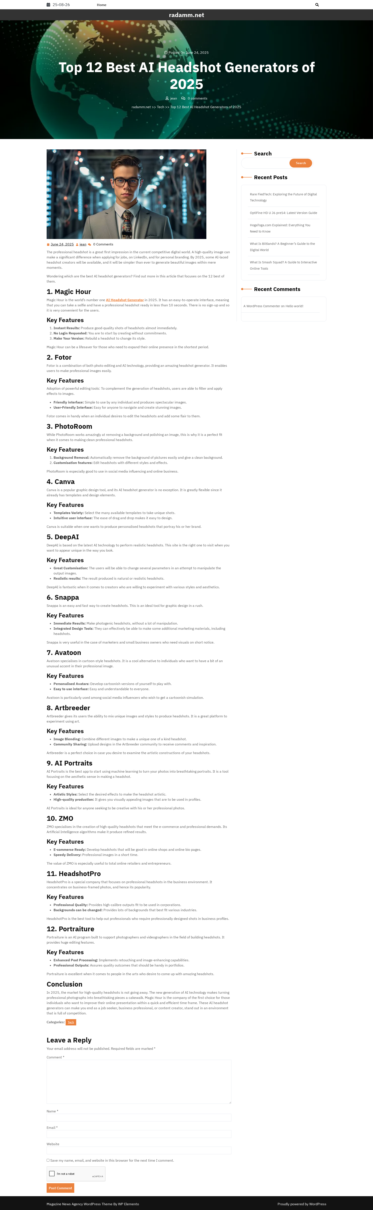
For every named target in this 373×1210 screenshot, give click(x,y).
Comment (55, 1057)
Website (53, 1144)
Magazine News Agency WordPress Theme (80, 1204)
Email (52, 1127)
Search (263, 153)
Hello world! (294, 306)
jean (83, 244)
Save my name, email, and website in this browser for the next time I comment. (112, 1160)
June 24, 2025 (62, 244)
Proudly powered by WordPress (302, 1204)
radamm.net (186, 15)
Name (52, 1111)
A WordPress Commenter (261, 306)
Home (101, 5)
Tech (160, 107)
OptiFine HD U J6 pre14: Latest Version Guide (283, 213)
